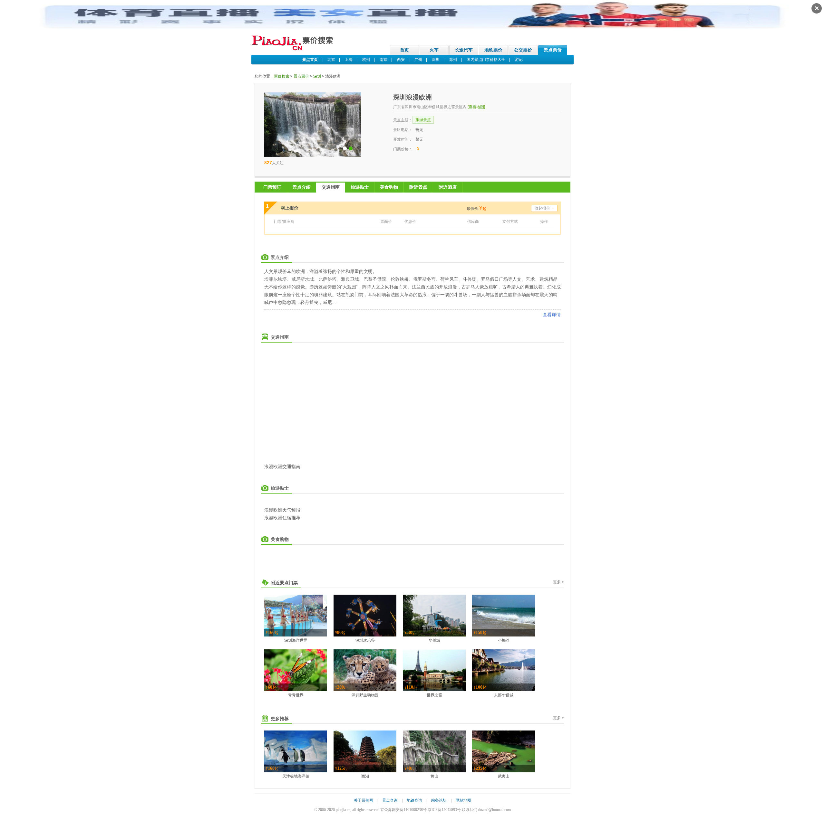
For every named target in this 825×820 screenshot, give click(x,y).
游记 (519, 59)
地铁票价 (493, 49)
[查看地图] (476, 107)
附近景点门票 (284, 582)
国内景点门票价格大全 (486, 59)
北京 (331, 59)
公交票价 (523, 49)
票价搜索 (281, 76)
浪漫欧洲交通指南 (282, 466)
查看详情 (552, 314)
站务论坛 (439, 800)
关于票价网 (363, 800)
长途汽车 (464, 49)
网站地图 (463, 800)
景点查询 (390, 800)
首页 (404, 49)
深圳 (436, 59)
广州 (418, 59)
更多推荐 (280, 718)
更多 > (558, 582)
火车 (434, 49)
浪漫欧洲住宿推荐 (282, 517)
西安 (401, 59)
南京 (383, 59)
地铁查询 (414, 800)
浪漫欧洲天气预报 (282, 510)
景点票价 (553, 49)
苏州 (453, 59)
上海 (349, 59)
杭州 (366, 59)
